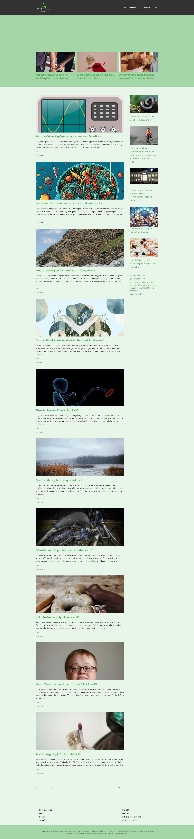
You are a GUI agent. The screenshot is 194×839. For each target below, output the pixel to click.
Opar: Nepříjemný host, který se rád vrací (59, 480)
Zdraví (154, 7)
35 (101, 787)
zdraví (38, 152)
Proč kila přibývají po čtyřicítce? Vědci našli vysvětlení (65, 270)
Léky (139, 7)
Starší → (120, 787)
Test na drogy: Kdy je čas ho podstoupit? (58, 754)
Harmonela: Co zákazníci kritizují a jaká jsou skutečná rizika (69, 203)
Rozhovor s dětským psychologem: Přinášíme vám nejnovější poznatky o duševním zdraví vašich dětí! (143, 155)
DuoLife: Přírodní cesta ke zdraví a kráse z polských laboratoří (70, 340)
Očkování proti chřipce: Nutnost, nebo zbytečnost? (64, 550)
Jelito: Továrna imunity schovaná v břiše (58, 617)
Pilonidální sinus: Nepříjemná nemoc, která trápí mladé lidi (68, 136)
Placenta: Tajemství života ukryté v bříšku (59, 410)
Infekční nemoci (129, 7)
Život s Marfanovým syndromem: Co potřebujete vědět (66, 684)
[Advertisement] (97, 35)
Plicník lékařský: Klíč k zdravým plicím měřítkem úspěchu (143, 263)
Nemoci (146, 7)
